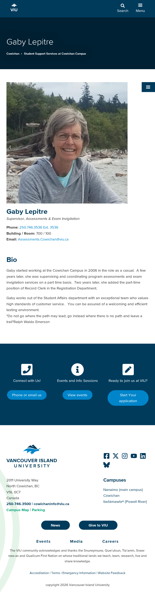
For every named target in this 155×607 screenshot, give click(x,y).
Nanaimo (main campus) (123, 489)
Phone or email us (27, 395)
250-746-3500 (18, 504)
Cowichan (13, 53)
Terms (55, 573)
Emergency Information (79, 573)
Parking (38, 510)
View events (77, 395)
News (55, 525)
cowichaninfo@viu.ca (51, 504)
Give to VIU (98, 525)
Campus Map (17, 510)
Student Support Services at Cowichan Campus (55, 53)
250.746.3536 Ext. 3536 (38, 227)
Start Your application (128, 398)
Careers (110, 541)
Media (76, 541)
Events (43, 541)
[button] (148, 87)
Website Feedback (112, 573)
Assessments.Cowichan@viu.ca (43, 239)
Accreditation (39, 573)
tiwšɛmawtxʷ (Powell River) (125, 501)
